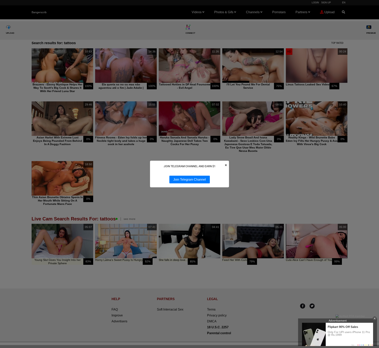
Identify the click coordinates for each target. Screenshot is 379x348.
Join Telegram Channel (189, 179)
